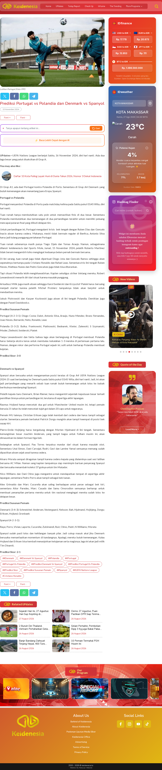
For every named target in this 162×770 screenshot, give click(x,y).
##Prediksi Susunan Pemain (37, 570)
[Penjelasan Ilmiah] (147, 148)
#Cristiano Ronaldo (12, 576)
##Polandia (53, 558)
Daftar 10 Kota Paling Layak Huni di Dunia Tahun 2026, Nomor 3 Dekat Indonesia (57, 176)
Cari (98, 128)
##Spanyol (62, 570)
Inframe (101, 6)
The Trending (115, 6)
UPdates (59, 6)
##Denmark (8, 558)
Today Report (74, 6)
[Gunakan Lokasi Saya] (150, 103)
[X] (4, 96)
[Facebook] (14, 96)
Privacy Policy (81, 752)
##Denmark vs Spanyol (31, 558)
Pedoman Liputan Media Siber (81, 731)
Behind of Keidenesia (81, 721)
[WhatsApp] (24, 96)
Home (48, 6)
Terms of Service (81, 747)
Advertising (81, 741)
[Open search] (156, 6)
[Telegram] (33, 96)
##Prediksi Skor (10, 570)
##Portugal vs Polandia (14, 564)
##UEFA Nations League (85, 570)
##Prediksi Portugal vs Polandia (84, 564)
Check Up (89, 6)
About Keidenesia (81, 726)
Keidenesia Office (81, 736)
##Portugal (70, 558)
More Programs (133, 6)
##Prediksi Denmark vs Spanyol (46, 564)
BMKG (138, 187)
